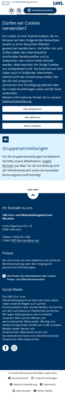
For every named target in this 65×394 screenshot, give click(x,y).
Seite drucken (23, 390)
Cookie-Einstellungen (46, 378)
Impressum (50, 384)
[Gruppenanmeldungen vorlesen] (5, 139)
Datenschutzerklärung (16, 101)
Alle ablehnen (33, 117)
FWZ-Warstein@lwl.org (25, 240)
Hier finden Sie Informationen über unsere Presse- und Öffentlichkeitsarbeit (31, 277)
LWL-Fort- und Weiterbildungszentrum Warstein (20, 3)
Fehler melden (45, 390)
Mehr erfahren (32, 126)
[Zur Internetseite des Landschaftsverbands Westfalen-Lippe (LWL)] (58, 3)
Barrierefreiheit (20, 378)
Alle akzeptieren (32, 109)
